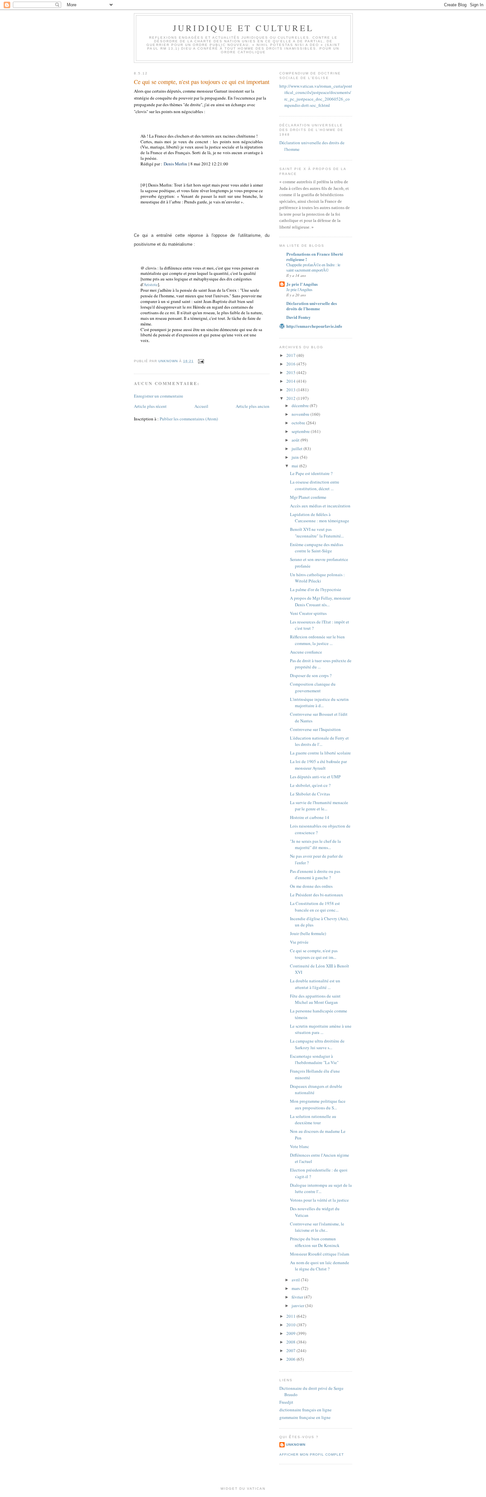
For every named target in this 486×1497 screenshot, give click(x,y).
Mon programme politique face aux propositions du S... (317, 1104)
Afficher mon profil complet (311, 1454)
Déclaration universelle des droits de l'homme (311, 306)
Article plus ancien (252, 406)
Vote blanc (299, 1146)
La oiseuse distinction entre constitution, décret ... (314, 485)
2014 (291, 381)
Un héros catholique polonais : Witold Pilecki (317, 578)
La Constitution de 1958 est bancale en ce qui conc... (315, 906)
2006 (291, 1359)
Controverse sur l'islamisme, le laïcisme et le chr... (317, 1227)
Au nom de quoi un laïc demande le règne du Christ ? (319, 1266)
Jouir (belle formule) (308, 933)
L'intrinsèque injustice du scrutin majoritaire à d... (319, 702)
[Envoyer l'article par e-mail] (201, 361)
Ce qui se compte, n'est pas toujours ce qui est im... (314, 954)
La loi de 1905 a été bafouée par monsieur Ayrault (318, 764)
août (296, 440)
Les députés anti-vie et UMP (315, 777)
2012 (291, 398)
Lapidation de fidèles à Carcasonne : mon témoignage (319, 517)
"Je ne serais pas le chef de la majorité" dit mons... (315, 844)
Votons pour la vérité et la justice (319, 1200)
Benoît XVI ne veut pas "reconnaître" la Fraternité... (317, 532)
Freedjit (286, 1402)
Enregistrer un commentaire (158, 396)
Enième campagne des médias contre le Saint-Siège (316, 547)
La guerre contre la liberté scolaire (320, 753)
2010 (291, 1325)
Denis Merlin (175, 164)
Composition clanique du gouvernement (313, 687)
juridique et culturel (243, 27)
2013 (291, 390)
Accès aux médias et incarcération (320, 506)
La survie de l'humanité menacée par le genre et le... (319, 805)
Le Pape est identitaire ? (311, 473)
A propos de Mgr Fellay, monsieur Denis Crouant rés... (320, 601)
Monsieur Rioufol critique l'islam (319, 1254)
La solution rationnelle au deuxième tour (313, 1119)
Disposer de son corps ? (311, 675)
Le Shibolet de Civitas (310, 794)
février (298, 1297)
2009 (291, 1333)
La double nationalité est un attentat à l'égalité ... (315, 984)
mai (295, 466)
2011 (291, 1316)
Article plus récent (150, 406)
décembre (301, 405)
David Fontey (298, 317)
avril (296, 1280)
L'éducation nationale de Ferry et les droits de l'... (319, 741)
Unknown (295, 1444)
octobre (299, 423)
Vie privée (299, 942)
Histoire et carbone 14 (309, 817)
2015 (291, 372)
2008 (291, 1342)
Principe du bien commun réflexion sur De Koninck (315, 1242)
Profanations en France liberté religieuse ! (314, 256)
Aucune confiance (306, 652)
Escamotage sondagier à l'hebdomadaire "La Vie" (314, 1059)
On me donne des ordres (311, 886)
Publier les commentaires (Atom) (189, 419)
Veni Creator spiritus (308, 613)
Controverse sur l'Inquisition (315, 729)
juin (296, 457)
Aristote (150, 284)
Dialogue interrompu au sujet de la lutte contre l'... (321, 1188)
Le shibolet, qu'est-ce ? (310, 785)
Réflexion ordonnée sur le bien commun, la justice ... (317, 640)
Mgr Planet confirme (308, 497)
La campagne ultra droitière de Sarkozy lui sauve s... (317, 1044)
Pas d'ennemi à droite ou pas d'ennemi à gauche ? (315, 874)
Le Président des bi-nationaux (316, 895)
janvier (298, 1305)
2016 (291, 364)
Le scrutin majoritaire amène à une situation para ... (320, 1029)
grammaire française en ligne (305, 1417)
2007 (291, 1350)
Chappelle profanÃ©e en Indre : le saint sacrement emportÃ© (313, 267)
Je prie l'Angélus (302, 284)
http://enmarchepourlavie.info (314, 326)
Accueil (201, 406)
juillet (298, 448)
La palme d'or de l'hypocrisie (315, 589)
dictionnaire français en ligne (305, 1410)
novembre (301, 414)
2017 (291, 355)
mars (296, 1288)
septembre (301, 431)
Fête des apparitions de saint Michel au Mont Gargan (315, 999)
